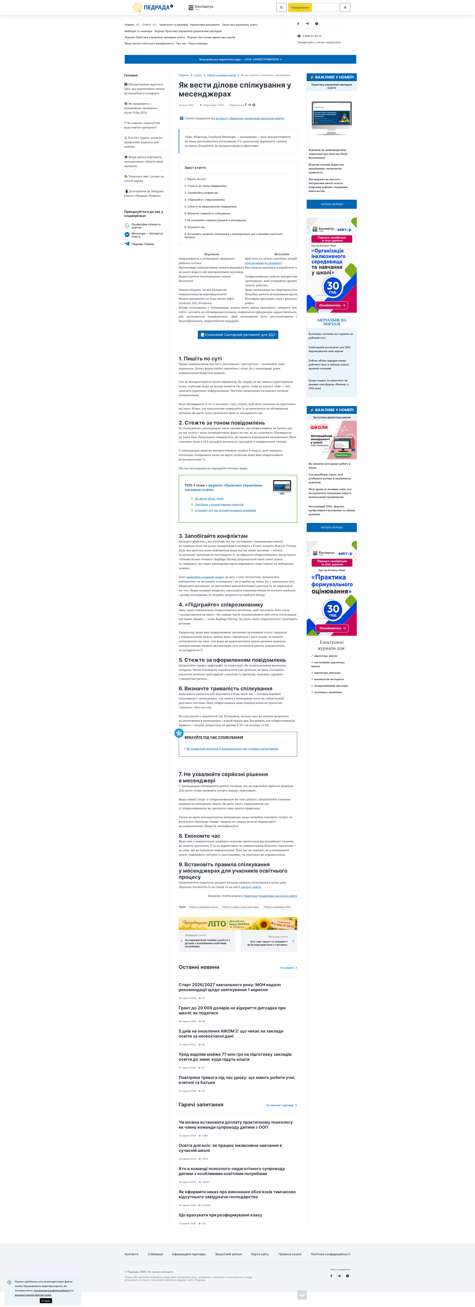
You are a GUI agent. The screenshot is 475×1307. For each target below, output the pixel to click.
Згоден (45, 1300)
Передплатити (300, 7)
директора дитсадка (327, 672)
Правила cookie (290, 1254)
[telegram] (307, 24)
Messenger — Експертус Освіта (147, 235)
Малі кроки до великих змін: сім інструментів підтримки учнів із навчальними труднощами (330, 493)
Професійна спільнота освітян (146, 226)
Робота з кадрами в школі (221, 75)
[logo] (152, 7)
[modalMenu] (345, 7)
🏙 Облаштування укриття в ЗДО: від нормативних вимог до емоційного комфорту (144, 88)
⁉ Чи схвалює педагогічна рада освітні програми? (142, 125)
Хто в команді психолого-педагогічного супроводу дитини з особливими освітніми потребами (232, 1171)
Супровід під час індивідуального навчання (225, 510)
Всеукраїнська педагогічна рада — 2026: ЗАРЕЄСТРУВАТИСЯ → (240, 59)
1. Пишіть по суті (195, 179)
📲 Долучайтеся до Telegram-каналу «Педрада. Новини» (144, 193)
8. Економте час (194, 227)
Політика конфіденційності (330, 1254)
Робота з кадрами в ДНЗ (277, 906)
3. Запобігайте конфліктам (201, 192)
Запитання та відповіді (173, 24)
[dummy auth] (325, 7)
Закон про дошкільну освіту (240, 24)
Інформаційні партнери (189, 1254)
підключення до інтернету (263, 263)
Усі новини (287, 967)
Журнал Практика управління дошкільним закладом (188, 31)
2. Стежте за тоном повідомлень (205, 185)
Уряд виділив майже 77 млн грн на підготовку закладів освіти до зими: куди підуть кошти (235, 1057)
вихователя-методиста (329, 679)
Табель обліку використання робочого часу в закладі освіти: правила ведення (329, 364)
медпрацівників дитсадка (331, 685)
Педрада (184, 75)
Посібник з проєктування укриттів (218, 504)
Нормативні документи (205, 24)
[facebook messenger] (316, 24)
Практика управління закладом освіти (270, 896)
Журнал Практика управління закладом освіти (155, 37)
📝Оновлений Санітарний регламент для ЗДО (238, 335)
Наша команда (198, 43)
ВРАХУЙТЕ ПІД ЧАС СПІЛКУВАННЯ (214, 737)
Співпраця (155, 1254)
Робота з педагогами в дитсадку (240, 906)
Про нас (181, 43)
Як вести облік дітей (209, 498)
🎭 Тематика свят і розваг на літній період (144, 178)
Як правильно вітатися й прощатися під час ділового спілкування (232, 749)
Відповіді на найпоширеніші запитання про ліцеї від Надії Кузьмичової (328, 153)
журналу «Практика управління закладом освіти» (250, 118)
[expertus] (199, 7)
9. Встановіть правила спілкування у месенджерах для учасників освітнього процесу (233, 235)
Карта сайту (260, 1254)
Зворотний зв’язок (228, 1254)
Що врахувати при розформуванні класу (220, 1215)
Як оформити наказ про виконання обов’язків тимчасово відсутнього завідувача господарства (237, 1194)
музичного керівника (328, 692)
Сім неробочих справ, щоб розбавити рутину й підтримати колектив (330, 478)
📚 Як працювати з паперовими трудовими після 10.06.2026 (141, 108)
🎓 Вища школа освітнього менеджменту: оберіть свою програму (143, 161)
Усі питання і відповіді (280, 1105)
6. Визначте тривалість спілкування (207, 213)
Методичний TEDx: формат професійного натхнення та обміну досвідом (332, 510)
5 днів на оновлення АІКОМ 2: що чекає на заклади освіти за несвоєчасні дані (231, 1033)
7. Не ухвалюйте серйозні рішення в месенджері (215, 220)
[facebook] (298, 24)
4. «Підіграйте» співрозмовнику (204, 199)
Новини (132, 24)
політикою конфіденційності (52, 1290)
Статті (148, 24)
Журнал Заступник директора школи (211, 37)
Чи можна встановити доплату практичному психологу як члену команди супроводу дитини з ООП (236, 1125)
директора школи (325, 655)
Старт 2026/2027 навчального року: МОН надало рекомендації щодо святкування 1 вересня (230, 987)
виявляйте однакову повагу (205, 577)
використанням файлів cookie (33, 1295)
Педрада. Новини (143, 244)
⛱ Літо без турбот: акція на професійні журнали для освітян (143, 142)
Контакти (131, 1254)
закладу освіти (251, 887)
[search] (281, 7)
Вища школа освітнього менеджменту (149, 43)
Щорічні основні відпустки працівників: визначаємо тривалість (326, 168)
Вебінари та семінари (138, 31)
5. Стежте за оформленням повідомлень (210, 206)
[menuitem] (133, 24)
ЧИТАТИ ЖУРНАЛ (332, 204)
